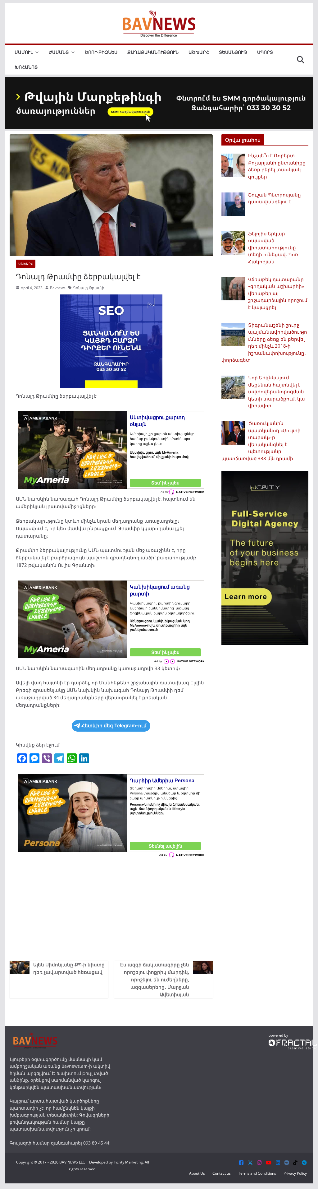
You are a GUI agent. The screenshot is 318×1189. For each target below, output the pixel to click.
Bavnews (58, 287)
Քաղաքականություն (153, 52)
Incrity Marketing (128, 1162)
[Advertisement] (111, 907)
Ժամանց (59, 52)
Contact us (221, 1173)
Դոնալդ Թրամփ (88, 287)
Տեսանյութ (233, 52)
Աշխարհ (199, 52)
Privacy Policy (295, 1173)
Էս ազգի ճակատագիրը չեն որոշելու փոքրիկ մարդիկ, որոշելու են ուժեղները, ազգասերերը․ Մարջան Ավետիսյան (154, 979)
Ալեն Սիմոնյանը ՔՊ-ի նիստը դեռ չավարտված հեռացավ (69, 968)
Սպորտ (265, 52)
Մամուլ (24, 52)
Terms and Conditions (257, 1173)
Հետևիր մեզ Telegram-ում (114, 726)
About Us (197, 1173)
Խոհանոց (26, 67)
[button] (36, 52)
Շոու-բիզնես (101, 52)
